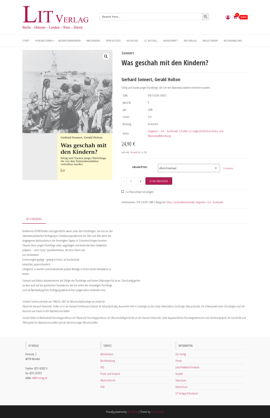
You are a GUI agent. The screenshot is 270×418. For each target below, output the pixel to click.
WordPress (132, 412)
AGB (102, 387)
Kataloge (132, 40)
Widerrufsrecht (107, 380)
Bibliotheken (210, 40)
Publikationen (43, 40)
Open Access (113, 40)
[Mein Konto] (228, 17)
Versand (133, 152)
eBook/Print (139, 167)
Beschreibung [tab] (34, 219)
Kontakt (179, 374)
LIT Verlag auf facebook (187, 393)
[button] (106, 56)
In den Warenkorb (159, 181)
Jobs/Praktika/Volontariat (187, 367)
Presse (179, 361)
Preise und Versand (110, 374)
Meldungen (93, 40)
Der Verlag (190, 40)
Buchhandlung (233, 40)
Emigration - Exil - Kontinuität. (209, 202)
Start (25, 40)
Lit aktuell (151, 40)
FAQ (102, 367)
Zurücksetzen (228, 168)
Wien (169, 202)
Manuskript (170, 40)
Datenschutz (182, 387)
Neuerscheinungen (69, 40)
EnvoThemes (157, 412)
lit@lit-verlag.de (39, 378)
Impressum (181, 380)
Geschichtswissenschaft (183, 202)
